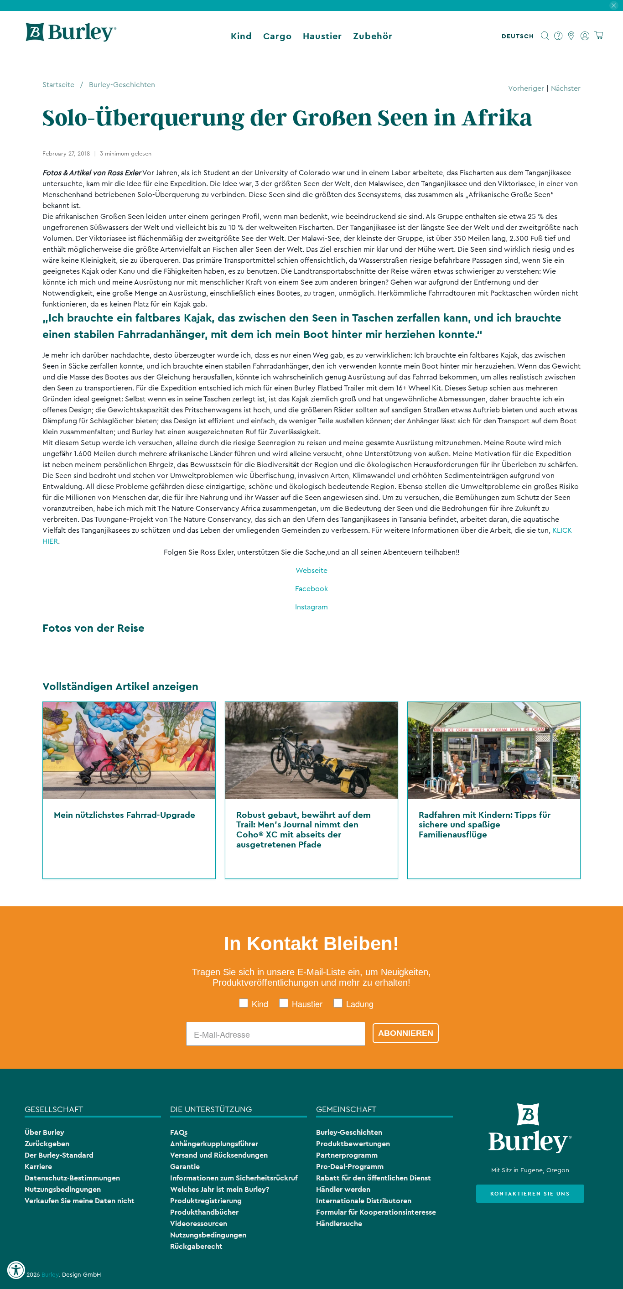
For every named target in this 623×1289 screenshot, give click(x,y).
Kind (241, 36)
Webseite (311, 570)
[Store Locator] (571, 36)
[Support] (558, 36)
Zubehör (373, 36)
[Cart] (598, 35)
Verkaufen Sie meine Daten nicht (80, 1201)
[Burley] (71, 36)
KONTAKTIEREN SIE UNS (530, 1193)
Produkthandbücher (204, 1212)
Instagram (311, 607)
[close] (613, 5)
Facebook (311, 589)
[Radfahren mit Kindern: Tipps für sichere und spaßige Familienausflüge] (494, 750)
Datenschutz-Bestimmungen (72, 1178)
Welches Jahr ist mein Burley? (219, 1189)
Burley (50, 1275)
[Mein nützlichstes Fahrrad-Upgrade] (129, 750)
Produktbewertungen (353, 1144)
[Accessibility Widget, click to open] (16, 1270)
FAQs (178, 1132)
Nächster (566, 88)
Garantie (185, 1166)
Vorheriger (526, 88)
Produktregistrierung (206, 1201)
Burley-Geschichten (122, 84)
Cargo (277, 36)
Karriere (38, 1166)
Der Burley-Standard (59, 1155)
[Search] (545, 36)
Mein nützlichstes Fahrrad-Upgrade (124, 814)
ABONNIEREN (405, 1033)
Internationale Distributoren (363, 1201)
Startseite (58, 84)
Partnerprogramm (347, 1155)
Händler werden (343, 1189)
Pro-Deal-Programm (350, 1166)
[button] (520, 36)
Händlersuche (339, 1223)
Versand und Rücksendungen (219, 1155)
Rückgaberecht (196, 1246)
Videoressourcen (198, 1223)
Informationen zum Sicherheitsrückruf (233, 1178)
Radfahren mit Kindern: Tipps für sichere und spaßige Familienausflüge (484, 824)
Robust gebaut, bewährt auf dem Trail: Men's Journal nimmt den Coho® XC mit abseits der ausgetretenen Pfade (303, 829)
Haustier (322, 36)
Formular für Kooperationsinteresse (376, 1212)
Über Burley (44, 1132)
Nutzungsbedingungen (63, 1189)
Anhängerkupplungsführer (214, 1144)
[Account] (585, 36)
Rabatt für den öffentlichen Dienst (373, 1178)
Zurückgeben (47, 1144)
